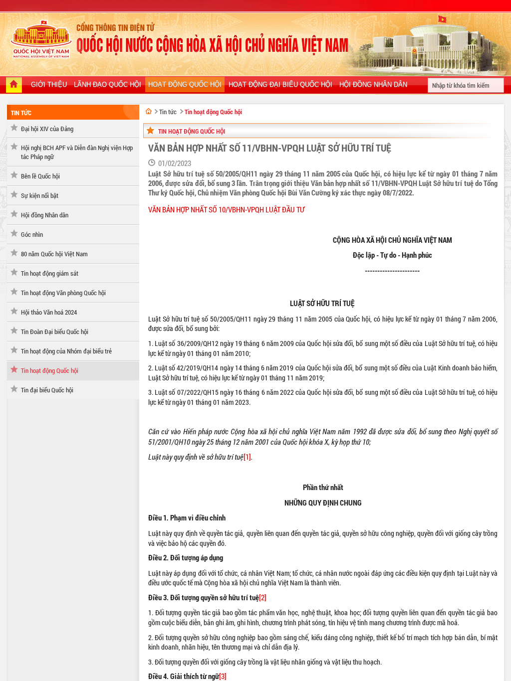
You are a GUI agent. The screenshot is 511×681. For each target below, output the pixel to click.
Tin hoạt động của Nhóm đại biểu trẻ (66, 350)
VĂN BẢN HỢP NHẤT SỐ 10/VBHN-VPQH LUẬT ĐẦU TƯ (226, 209)
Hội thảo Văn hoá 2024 (49, 312)
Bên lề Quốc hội (40, 175)
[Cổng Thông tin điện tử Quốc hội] (149, 111)
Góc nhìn (32, 234)
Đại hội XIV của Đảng (47, 128)
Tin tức (21, 112)
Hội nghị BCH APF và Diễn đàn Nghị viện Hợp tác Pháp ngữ (77, 152)
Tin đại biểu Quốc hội (47, 389)
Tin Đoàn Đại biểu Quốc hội (54, 331)
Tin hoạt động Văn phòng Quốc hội (63, 292)
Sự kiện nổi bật (39, 195)
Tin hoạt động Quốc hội (49, 370)
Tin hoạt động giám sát (49, 273)
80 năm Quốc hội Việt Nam (54, 253)
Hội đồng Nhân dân (44, 214)
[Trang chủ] (14, 86)
